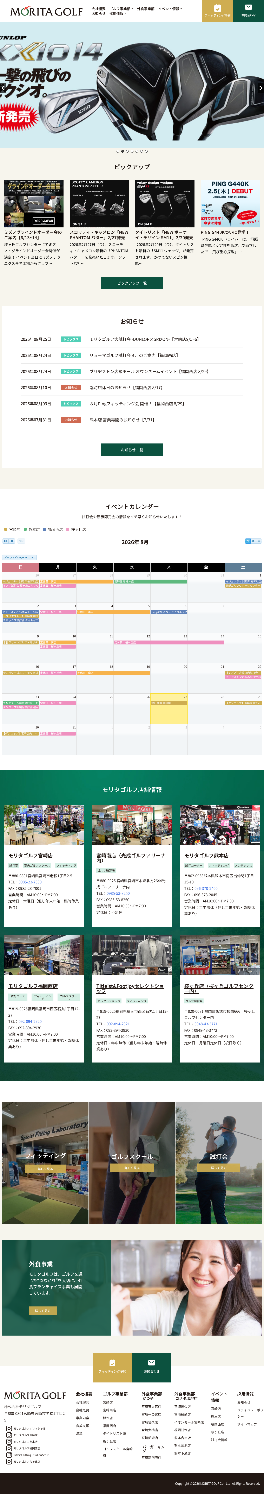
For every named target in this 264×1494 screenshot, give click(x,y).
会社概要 (99, 8)
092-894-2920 (30, 1021)
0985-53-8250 (118, 893)
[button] (132, 9)
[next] (11, 541)
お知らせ (99, 13)
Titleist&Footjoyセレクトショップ (130, 988)
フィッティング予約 (112, 1371)
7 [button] (146, 151)
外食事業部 (145, 8)
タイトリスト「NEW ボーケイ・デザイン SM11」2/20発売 (164, 234)
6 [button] (141, 151)
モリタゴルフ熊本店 (206, 855)
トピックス (71, 339)
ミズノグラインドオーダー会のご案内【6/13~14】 (33, 234)
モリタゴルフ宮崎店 (30, 855)
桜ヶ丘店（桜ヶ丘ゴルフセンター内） (218, 988)
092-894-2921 (118, 1023)
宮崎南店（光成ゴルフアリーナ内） (131, 858)
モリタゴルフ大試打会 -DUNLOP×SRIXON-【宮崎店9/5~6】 (145, 339)
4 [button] (132, 151)
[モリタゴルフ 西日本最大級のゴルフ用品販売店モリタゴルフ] (47, 11)
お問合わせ (151, 1371)
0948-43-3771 (206, 1023)
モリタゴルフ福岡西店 (33, 985)
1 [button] (118, 151)
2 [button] (122, 151)
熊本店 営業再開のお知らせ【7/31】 (123, 420)
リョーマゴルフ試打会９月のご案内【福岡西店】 (135, 355)
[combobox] (19, 558)
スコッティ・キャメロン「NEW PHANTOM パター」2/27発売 (99, 234)
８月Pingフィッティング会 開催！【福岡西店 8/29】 (138, 403)
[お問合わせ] (151, 1363)
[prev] (5, 541)
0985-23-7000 (30, 881)
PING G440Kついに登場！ (225, 232)
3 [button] (127, 151)
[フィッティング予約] (112, 1363)
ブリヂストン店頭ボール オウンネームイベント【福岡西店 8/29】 (150, 371)
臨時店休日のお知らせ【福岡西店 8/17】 (127, 387)
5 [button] (137, 151)
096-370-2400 (206, 888)
